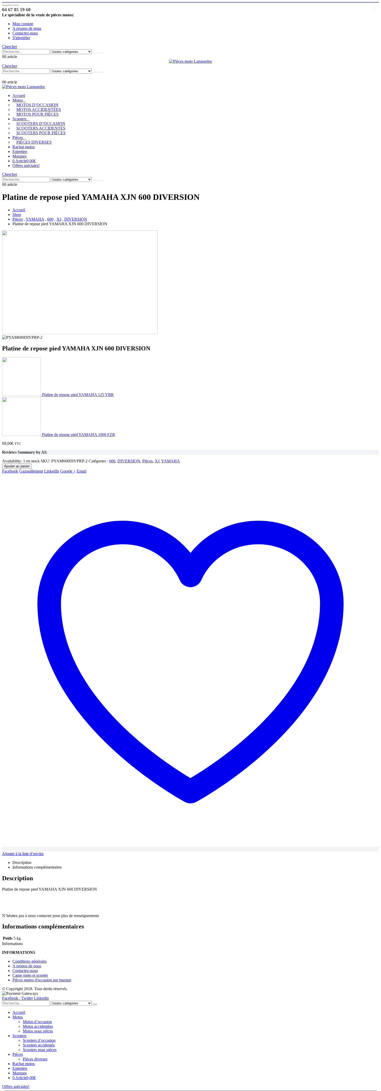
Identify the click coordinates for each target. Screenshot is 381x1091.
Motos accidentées (38, 109)
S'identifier (21, 38)
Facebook (10, 471)
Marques (19, 156)
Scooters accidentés (40, 128)
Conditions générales (29, 961)
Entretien (19, 151)
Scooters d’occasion (40, 123)
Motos (17, 100)
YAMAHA (170, 461)
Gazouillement (31, 471)
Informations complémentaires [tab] (37, 867)
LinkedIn (51, 471)
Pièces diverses (34, 142)
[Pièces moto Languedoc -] (190, 61)
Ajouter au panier (17, 466)
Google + (68, 471)
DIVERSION (128, 461)
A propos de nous (26, 28)
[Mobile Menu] (4, 76)
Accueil (18, 95)
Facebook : (11, 998)
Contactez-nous (25, 33)
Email (81, 471)
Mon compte (22, 24)
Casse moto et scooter (30, 975)
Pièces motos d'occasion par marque (41, 980)
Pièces (17, 137)
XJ (157, 461)
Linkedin (41, 998)
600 (112, 461)
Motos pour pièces (37, 114)
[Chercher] (99, 52)
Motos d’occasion (37, 105)
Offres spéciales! (26, 165)
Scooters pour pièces (41, 133)
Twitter (27, 998)
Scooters (19, 119)
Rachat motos (23, 147)
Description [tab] (21, 862)
